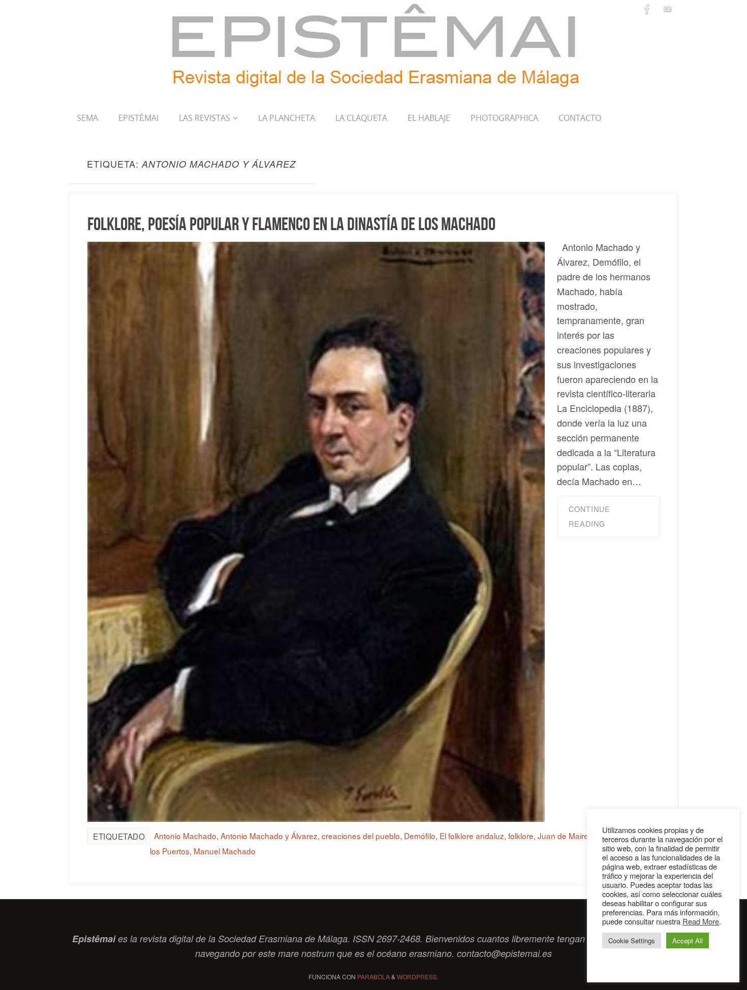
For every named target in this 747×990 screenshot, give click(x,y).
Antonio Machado (185, 835)
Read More (700, 921)
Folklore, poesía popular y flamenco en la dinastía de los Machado (291, 224)
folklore (521, 835)
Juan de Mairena (568, 835)
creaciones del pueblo (361, 835)
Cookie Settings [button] (631, 940)
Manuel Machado (225, 850)
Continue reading (589, 516)
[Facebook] (647, 8)
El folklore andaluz (472, 835)
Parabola (373, 976)
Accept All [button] (687, 940)
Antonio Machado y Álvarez (269, 835)
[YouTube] (667, 8)
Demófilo (419, 835)
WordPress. (418, 976)
